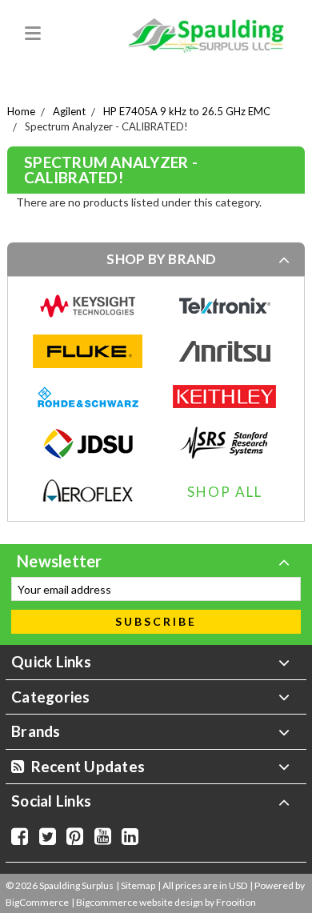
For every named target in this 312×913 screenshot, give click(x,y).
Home (21, 111)
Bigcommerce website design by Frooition (166, 902)
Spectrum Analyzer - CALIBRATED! (106, 126)
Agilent (69, 111)
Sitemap (138, 885)
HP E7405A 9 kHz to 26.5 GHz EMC (186, 111)
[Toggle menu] (30, 30)
